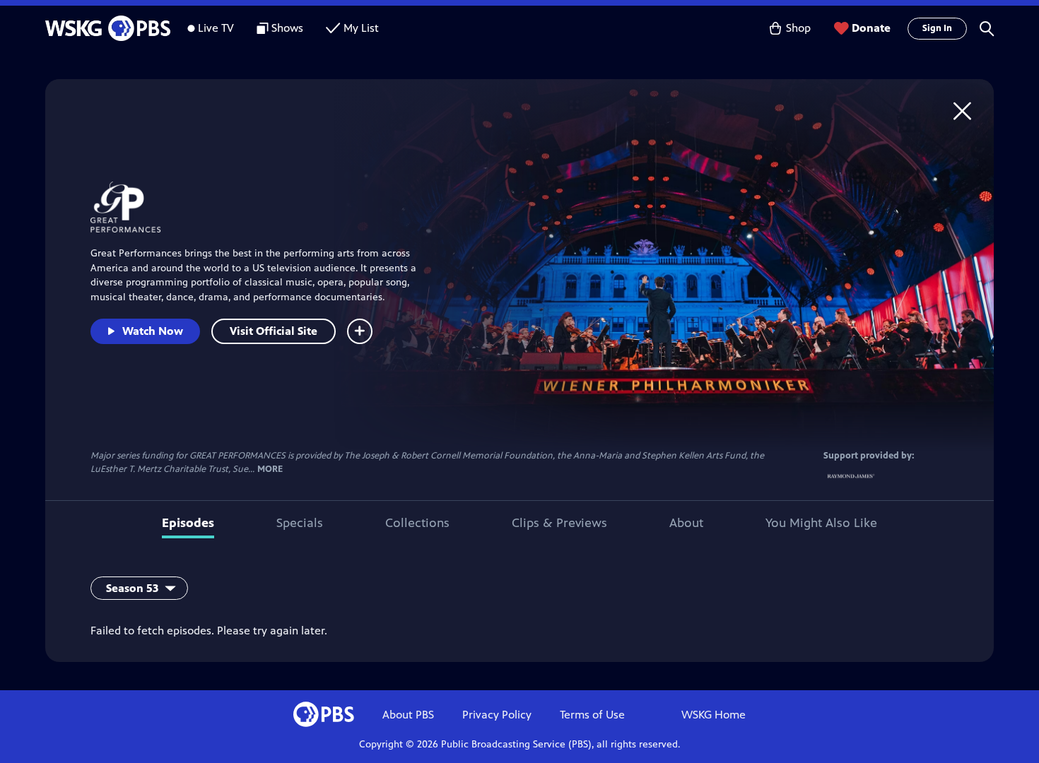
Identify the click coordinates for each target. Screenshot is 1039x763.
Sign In (937, 28)
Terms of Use (592, 714)
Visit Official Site (273, 331)
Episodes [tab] (188, 523)
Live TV (216, 28)
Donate (871, 28)
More (270, 469)
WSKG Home (713, 714)
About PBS (408, 714)
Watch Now (152, 331)
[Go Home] (962, 110)
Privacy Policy (497, 714)
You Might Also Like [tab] (821, 523)
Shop (798, 28)
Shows (287, 28)
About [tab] (686, 523)
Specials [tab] (299, 523)
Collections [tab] (417, 523)
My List (361, 28)
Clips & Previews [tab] (559, 523)
